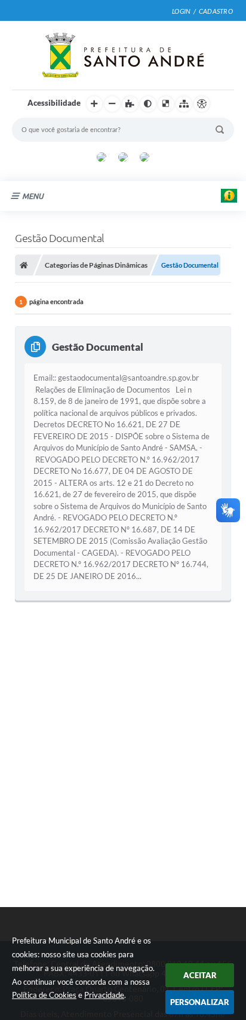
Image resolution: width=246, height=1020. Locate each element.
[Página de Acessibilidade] (202, 104)
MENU (33, 196)
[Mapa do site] (184, 104)
